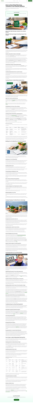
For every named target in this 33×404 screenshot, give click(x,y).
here (16, 241)
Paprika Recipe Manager (14, 115)
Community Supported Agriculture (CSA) (21, 235)
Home (6, 2)
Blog (7, 2)
